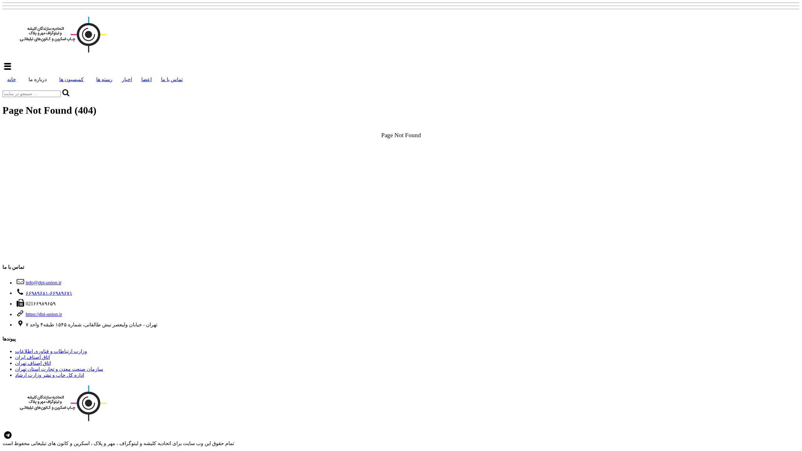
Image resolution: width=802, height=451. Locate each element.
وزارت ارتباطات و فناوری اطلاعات (51, 351)
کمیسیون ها (71, 79)
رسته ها (104, 79)
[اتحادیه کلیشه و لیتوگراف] (62, 53)
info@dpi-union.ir (43, 282)
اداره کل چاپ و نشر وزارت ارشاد (49, 375)
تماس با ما (172, 79)
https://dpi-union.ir (44, 314)
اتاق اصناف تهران (33, 363)
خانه (11, 79)
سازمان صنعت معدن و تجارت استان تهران (59, 369)
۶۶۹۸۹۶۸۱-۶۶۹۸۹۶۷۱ (49, 293)
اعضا (146, 79)
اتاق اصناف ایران (32, 357)
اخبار (127, 79)
